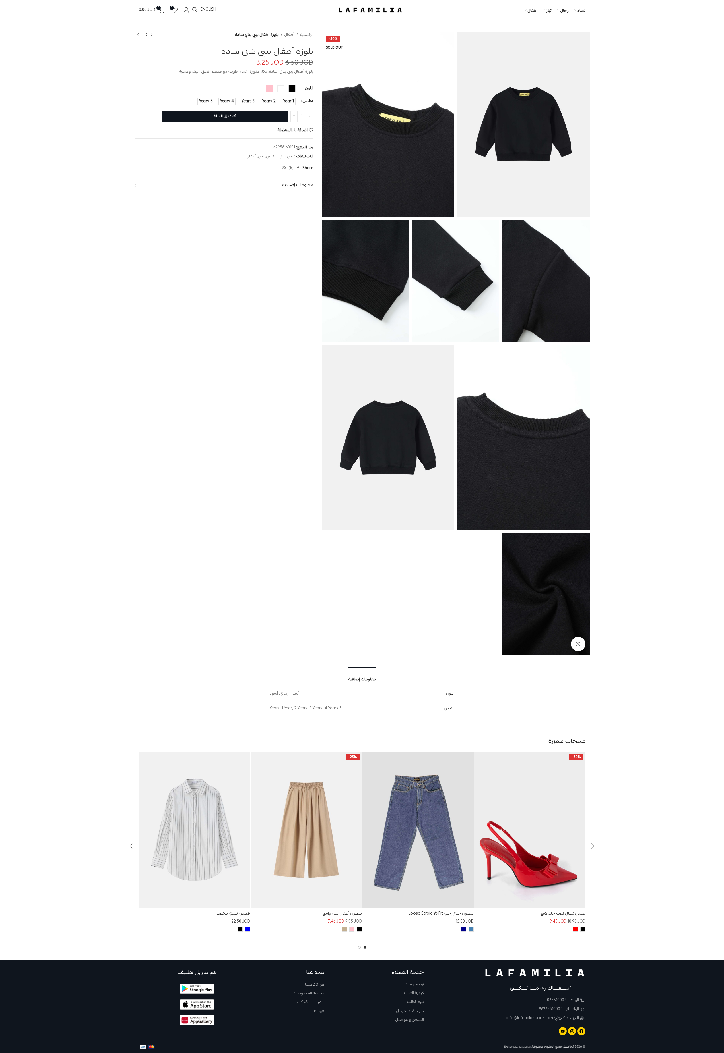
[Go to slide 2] (359, 947)
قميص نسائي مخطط (233, 914)
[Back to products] (144, 35)
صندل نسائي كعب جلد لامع (563, 914)
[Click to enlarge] (578, 644)
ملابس (272, 156)
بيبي (261, 156)
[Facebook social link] (298, 168)
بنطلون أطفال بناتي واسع (342, 914)
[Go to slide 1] (365, 947)
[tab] (362, 676)
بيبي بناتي (286, 156)
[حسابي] (186, 10)
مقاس (308, 101)
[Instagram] (572, 1031)
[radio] (292, 88)
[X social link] (291, 168)
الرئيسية (306, 35)
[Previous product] (151, 35)
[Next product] (138, 35)
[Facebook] (581, 1031)
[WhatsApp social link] (283, 168)
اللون (309, 88)
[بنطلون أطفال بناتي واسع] (306, 830)
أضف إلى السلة (225, 116)
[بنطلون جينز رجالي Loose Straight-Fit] (418, 830)
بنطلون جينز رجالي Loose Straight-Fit (441, 914)
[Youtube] (563, 1031)
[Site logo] (370, 10)
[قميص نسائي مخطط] (194, 830)
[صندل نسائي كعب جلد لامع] (529, 830)
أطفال (289, 35)
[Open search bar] (195, 10)
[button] (592, 846)
